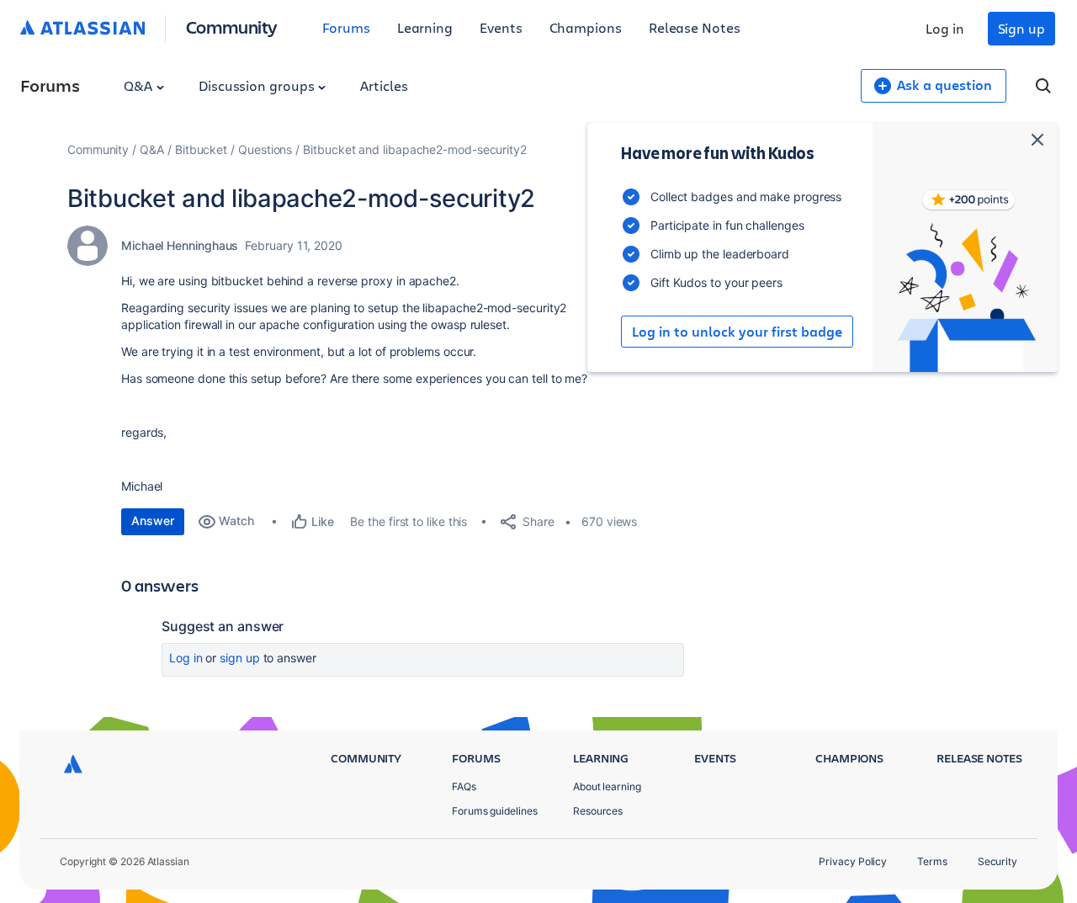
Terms (932, 861)
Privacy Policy (853, 861)
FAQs (464, 786)
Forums (346, 27)
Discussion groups (258, 85)
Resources (598, 811)
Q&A (140, 85)
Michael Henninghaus (179, 245)
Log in (945, 28)
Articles (383, 85)
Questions (265, 149)
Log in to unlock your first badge (737, 331)
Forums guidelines (495, 811)
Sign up (1021, 28)
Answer (152, 520)
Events (501, 27)
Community (232, 26)
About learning (607, 786)
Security (997, 861)
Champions (585, 27)
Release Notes (694, 27)
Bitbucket (201, 149)
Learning (425, 27)
